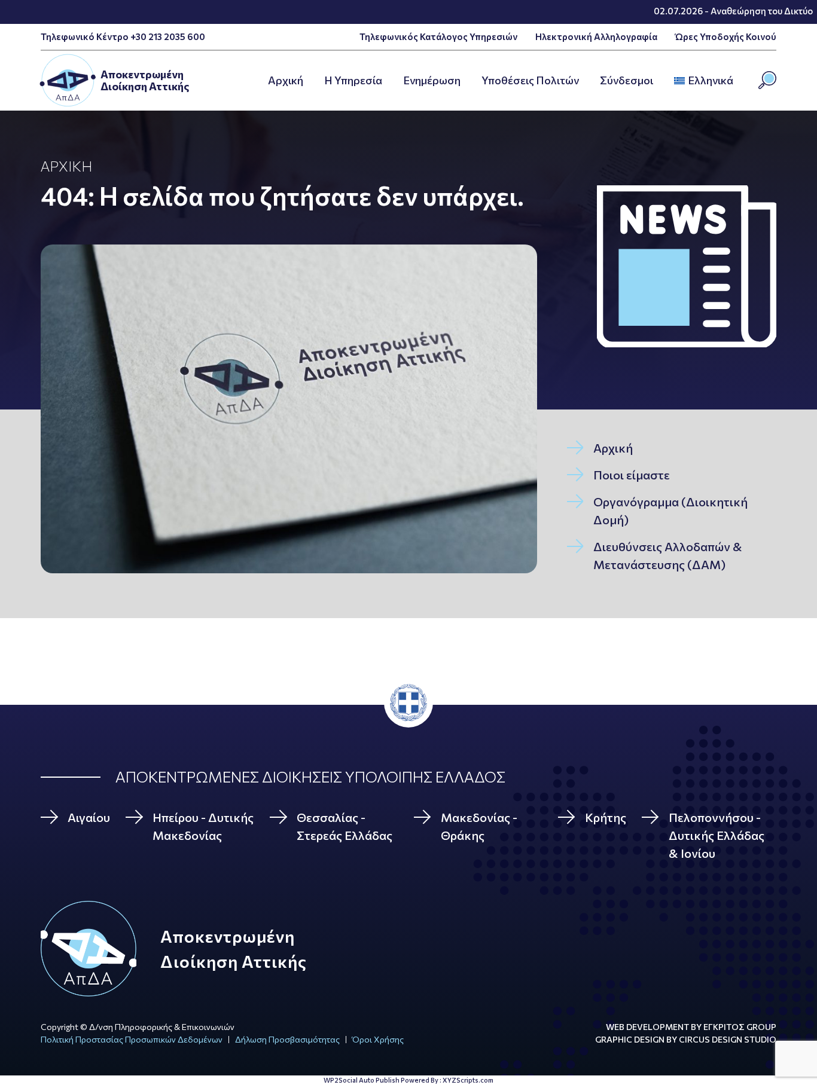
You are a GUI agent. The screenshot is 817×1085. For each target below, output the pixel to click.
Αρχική (66, 166)
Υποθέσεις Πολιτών (530, 80)
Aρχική (285, 80)
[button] (736, 80)
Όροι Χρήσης (378, 1039)
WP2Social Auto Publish (362, 1080)
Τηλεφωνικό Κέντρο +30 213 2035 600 (123, 36)
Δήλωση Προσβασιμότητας (287, 1039)
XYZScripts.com (468, 1080)
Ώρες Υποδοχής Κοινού (725, 36)
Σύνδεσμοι (626, 80)
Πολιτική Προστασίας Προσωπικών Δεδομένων (131, 1039)
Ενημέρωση (432, 80)
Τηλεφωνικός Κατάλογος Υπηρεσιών (438, 36)
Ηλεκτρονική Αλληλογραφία (596, 36)
